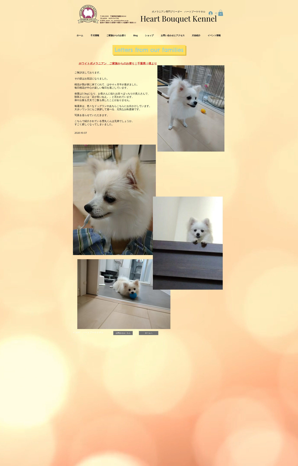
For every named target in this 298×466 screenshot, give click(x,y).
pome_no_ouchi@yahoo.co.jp (117, 20)
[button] (220, 13)
